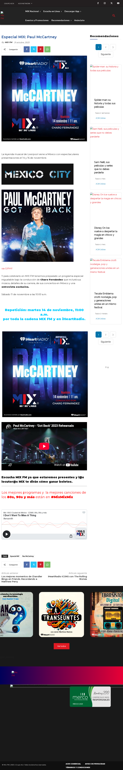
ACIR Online (98, 118)
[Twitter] (111, 3)
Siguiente (106, 54)
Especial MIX (14, 556)
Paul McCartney (28, 556)
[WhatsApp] (47, 49)
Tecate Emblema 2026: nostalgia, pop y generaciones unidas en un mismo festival (105, 300)
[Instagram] (104, 3)
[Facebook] (98, 3)
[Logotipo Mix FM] (3, 15)
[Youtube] (118, 3)
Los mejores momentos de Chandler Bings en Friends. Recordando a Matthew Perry (22, 579)
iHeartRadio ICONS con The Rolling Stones (67, 577)
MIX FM (8, 42)
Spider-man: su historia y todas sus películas (105, 103)
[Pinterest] (41, 49)
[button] (113, 15)
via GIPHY (7, 268)
